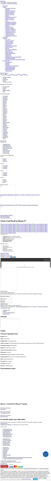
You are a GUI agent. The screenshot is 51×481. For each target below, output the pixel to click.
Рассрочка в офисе (9, 43)
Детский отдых (6, 443)
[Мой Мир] (15, 257)
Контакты (7, 64)
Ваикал (4, 104)
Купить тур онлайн (9, 40)
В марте (4, 179)
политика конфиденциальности (31, 468)
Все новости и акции (4, 216)
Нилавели (5, 126)
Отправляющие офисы (10, 67)
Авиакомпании (8, 70)
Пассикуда (5, 128)
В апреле (5, 181)
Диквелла (5, 109)
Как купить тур (8, 50)
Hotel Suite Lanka (4, 416)
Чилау (4, 138)
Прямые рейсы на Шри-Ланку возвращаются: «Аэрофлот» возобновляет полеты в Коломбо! (20, 194)
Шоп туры (5, 149)
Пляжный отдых (6, 144)
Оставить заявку (3, 423)
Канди (4, 114)
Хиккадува (5, 137)
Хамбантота (5, 136)
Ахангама (5, 97)
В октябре (5, 167)
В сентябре (5, 165)
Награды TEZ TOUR (9, 69)
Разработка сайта (4, 464)
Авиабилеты (8, 54)
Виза (4, 91)
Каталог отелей (6, 86)
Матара (4, 121)
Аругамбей (5, 96)
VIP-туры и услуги (7, 435)
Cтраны (4, 7)
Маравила (5, 119)
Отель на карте (6, 313)
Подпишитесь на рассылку (11, 45)
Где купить (7, 39)
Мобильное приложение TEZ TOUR (13, 57)
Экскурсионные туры (7, 148)
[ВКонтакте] (11, 257)
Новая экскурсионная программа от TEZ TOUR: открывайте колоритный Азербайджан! (19, 205)
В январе (5, 174)
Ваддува (5, 103)
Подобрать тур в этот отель (6, 255)
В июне (4, 158)
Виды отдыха (8, 44)
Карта (4, 89)
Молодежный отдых (7, 146)
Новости (7, 48)
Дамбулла (5, 108)
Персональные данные (10, 58)
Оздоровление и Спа (7, 436)
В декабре (5, 172)
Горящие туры (8, 55)
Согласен (35, 479)
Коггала (4, 116)
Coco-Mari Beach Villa (5, 412)
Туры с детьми (6, 151)
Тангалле (5, 131)
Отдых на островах (7, 440)
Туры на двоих (6, 153)
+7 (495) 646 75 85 (4, 3)
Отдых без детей (6, 445)
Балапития (5, 99)
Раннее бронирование (10, 53)
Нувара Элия (6, 127)
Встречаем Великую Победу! (6, 215)
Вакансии (7, 63)
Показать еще (3, 140)
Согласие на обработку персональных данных (15, 59)
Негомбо (5, 124)
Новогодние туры (7, 432)
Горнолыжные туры (7, 429)
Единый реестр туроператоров (11, 65)
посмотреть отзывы (4, 253)
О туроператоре (6, 60)
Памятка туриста (9, 47)
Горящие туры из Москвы (5, 424)
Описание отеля (6, 310)
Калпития (5, 112)
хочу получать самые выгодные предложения (11, 305)
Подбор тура (5, 447)
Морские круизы (6, 442)
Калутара (5, 113)
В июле (4, 160)
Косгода (4, 118)
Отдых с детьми (6, 441)
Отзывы (4, 311)
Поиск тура (5, 5)
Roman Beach (3, 409)
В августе (5, 161)
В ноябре (5, 168)
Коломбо (5, 117)
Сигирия (5, 129)
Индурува (5, 111)
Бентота (4, 101)
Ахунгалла (5, 98)
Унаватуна (5, 133)
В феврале (5, 175)
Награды (5, 453)
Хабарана (5, 134)
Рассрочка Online (9, 42)
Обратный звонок (12, 460)
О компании (5, 449)
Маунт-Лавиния (6, 122)
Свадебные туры (6, 150)
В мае (4, 182)
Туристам (5, 38)
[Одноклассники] (13, 257)
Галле (4, 107)
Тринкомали (5, 132)
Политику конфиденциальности (23, 306)
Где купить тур (3, 463)
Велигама (5, 106)
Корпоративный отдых (8, 434)
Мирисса (5, 123)
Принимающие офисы (10, 68)
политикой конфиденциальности (26, 479)
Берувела (5, 102)
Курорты (5, 87)
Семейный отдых (6, 145)
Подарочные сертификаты (11, 49)
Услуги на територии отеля (8, 312)
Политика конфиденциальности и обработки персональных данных (17, 457)
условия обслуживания (43, 468)
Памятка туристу (6, 90)
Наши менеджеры (9, 52)
